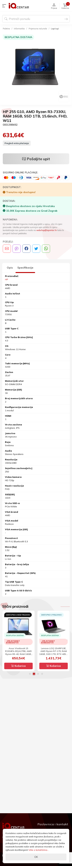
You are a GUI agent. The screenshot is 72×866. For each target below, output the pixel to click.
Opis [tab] (10, 267)
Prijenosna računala (38, 28)
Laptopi (55, 28)
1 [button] (30, 674)
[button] (5, 6)
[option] (36, 68)
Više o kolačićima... (39, 850)
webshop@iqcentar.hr (46, 230)
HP (6, 279)
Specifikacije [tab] (25, 267)
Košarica (20, 666)
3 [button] (38, 674)
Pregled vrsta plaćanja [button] (17, 143)
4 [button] (42, 674)
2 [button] (34, 674)
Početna (6, 28)
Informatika (19, 28)
